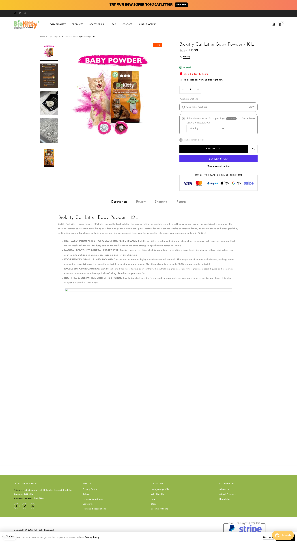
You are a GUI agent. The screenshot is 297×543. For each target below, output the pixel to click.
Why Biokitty (157, 494)
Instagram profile (160, 489)
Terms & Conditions (92, 499)
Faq (153, 499)
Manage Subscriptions (94, 509)
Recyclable (225, 499)
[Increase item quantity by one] (198, 89)
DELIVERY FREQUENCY (198, 123)
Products (77, 24)
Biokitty (186, 57)
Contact (127, 24)
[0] (280, 24)
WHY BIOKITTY (58, 24)
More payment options (218, 166)
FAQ (114, 24)
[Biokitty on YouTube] (25, 13)
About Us (224, 489)
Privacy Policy (89, 489)
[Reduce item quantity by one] (182, 89)
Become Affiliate (159, 509)
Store (153, 504)
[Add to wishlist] (254, 149)
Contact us (87, 504)
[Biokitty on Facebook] (15, 13)
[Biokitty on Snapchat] (20, 13)
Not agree (268, 537)
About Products (227, 494)
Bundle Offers (147, 24)
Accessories (96, 24)
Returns (86, 494)
